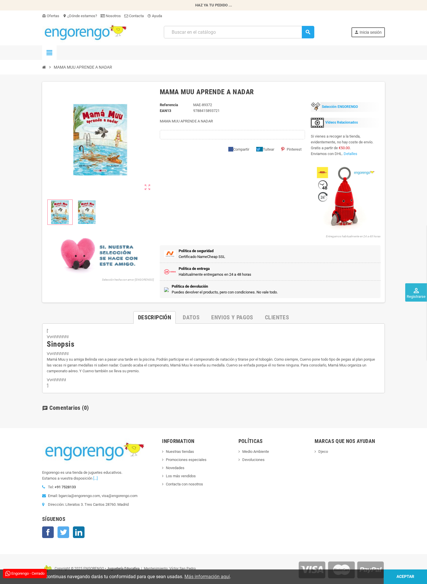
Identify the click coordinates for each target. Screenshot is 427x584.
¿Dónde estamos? (80, 16)
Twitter (63, 532)
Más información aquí (207, 576)
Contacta (136, 16)
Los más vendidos (181, 476)
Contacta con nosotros (184, 484)
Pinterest (294, 149)
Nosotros (113, 16)
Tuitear (268, 149)
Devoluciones (253, 459)
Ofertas (50, 16)
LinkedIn (79, 532)
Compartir (241, 149)
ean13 (165, 110)
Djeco (323, 451)
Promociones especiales (186, 459)
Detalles (350, 154)
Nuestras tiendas (180, 451)
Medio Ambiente (255, 451)
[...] (95, 478)
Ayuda (154, 16)
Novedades (175, 468)
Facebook (48, 532)
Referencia (169, 105)
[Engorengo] (84, 32)
